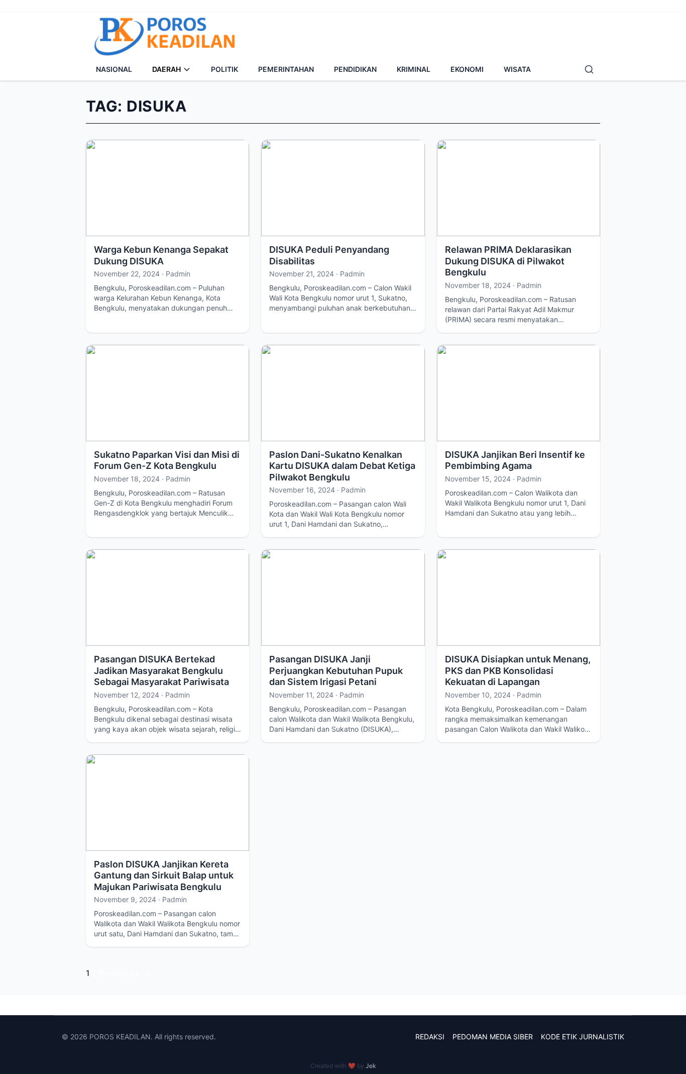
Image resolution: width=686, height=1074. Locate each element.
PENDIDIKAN (355, 69)
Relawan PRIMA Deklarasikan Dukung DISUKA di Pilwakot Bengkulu (508, 260)
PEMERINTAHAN (286, 69)
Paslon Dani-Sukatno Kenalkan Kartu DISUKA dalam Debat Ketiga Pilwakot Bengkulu (342, 465)
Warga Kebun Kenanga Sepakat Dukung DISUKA (161, 255)
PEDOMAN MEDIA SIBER (492, 1036)
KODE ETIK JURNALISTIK (582, 1036)
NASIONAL (114, 69)
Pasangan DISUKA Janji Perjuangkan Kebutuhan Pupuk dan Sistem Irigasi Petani (336, 670)
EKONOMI (467, 69)
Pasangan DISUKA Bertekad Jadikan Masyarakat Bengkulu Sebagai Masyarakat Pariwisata (161, 670)
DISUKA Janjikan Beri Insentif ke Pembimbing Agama (515, 460)
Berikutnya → (124, 973)
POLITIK (224, 69)
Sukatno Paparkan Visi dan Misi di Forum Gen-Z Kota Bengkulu (167, 460)
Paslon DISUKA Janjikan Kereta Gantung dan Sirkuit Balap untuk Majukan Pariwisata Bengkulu (164, 875)
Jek (371, 1065)
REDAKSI (429, 1036)
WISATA (517, 69)
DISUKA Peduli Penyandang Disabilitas (329, 255)
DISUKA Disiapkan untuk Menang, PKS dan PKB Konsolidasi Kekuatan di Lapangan (518, 670)
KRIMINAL (413, 69)
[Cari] (589, 69)
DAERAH (166, 69)
